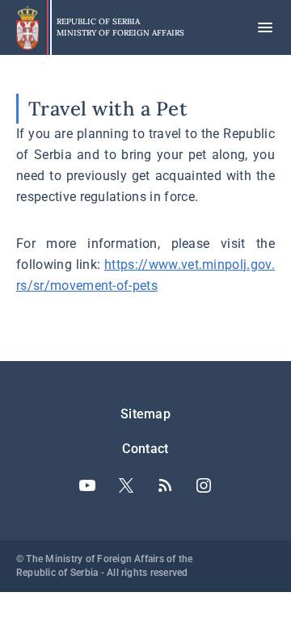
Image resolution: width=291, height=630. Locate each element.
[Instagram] (203, 485)
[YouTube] (87, 485)
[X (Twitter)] (126, 485)
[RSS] (165, 485)
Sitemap (145, 414)
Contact (145, 448)
